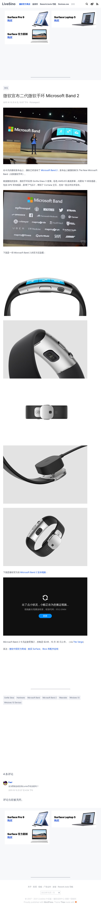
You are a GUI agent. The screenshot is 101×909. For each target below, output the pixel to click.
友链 (54, 887)
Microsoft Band (33, 697)
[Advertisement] (50, 60)
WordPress (48, 902)
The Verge (78, 642)
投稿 (40, 887)
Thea (63, 902)
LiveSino (9, 4)
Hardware (21, 697)
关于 (30, 887)
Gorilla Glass (9, 697)
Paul (10, 782)
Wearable (63, 697)
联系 (35, 887)
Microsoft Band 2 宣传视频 (33, 572)
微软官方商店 (24, 4)
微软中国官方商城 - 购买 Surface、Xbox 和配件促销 (33, 649)
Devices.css (63, 4)
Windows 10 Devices (12, 702)
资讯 (6, 88)
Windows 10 (75, 697)
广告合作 (47, 887)
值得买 (35, 4)
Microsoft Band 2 (49, 170)
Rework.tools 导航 (48, 4)
